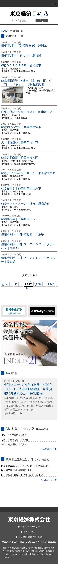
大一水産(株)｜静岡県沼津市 (19, 142)
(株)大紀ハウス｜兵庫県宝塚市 (21, 127)
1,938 (37, 284)
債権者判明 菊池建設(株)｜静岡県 (24, 45)
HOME (4, 31)
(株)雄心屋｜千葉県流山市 (18, 219)
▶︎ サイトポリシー (29, 532)
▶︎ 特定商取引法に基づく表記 (29, 537)
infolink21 (29, 343)
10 (16, 284)
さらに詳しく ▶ (49, 449)
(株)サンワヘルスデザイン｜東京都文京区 (28, 173)
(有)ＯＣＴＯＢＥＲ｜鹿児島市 (21, 65)
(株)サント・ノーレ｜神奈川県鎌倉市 (25, 203)
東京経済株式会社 (29, 519)
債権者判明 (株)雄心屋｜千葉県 (22, 234)
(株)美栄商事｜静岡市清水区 (19, 157)
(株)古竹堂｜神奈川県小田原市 (21, 188)
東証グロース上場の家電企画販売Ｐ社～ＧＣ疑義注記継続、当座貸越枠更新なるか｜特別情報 (28, 389)
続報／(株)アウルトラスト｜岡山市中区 (27, 111)
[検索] (42, 20)
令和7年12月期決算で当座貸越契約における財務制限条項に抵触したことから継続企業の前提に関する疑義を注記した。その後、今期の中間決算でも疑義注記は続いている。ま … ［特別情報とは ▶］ (28, 406)
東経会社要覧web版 (14, 311)
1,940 (51, 284)
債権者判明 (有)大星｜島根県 (21, 55)
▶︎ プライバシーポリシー (29, 526)
